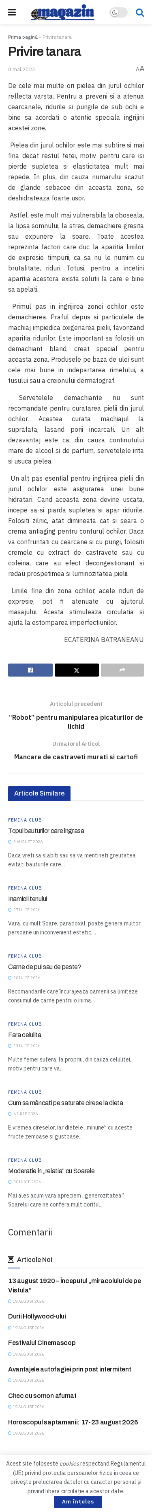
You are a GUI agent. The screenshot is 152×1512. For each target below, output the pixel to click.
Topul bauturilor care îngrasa (46, 830)
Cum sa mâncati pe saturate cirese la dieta (65, 1102)
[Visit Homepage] (63, 12)
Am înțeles (78, 1501)
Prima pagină (23, 37)
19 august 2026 (28, 1301)
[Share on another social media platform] (122, 670)
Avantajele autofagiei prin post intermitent (69, 1369)
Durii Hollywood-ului (37, 1316)
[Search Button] (140, 12)
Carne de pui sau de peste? (44, 966)
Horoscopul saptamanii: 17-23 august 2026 (73, 1422)
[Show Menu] (12, 12)
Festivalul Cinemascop (41, 1342)
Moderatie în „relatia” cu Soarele (51, 1170)
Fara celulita (24, 1034)
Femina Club (25, 820)
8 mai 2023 (21, 69)
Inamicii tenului (27, 898)
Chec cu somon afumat (42, 1395)
